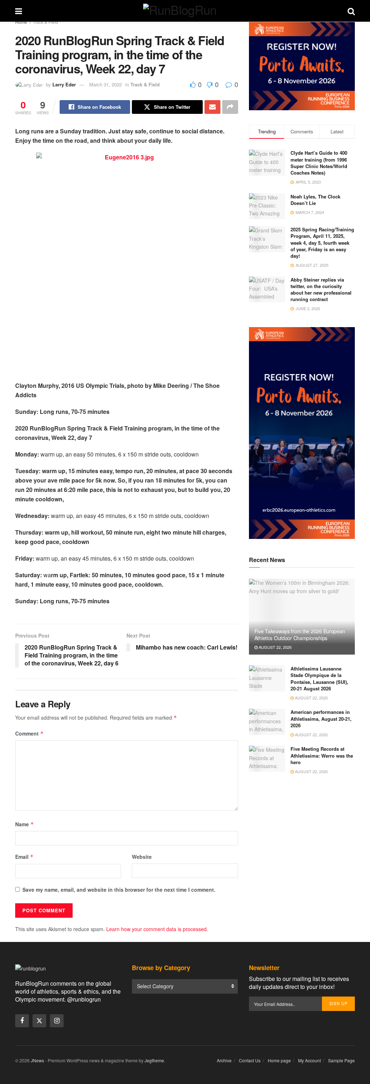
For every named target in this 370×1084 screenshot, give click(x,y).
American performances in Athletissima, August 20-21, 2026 (321, 718)
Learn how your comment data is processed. (157, 929)
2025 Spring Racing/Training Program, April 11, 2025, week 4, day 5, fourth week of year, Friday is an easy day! (322, 242)
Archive (224, 1060)
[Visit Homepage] (185, 11)
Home (21, 22)
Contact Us (250, 1060)
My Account (309, 1060)
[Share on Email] (212, 107)
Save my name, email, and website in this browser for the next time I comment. (118, 889)
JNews (37, 1060)
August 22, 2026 (275, 647)
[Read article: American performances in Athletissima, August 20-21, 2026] (267, 722)
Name (24, 824)
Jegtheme (154, 1060)
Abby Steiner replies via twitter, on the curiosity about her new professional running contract (321, 289)
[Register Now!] (302, 65)
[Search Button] (351, 11)
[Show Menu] (18, 11)
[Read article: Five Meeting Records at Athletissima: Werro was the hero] (267, 759)
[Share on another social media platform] (230, 107)
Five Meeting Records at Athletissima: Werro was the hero (322, 755)
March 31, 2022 (105, 84)
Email (24, 856)
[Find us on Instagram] (57, 1020)
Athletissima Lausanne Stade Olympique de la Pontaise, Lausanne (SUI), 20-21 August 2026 (319, 678)
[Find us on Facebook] (22, 1020)
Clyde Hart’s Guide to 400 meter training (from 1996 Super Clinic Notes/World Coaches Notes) (319, 162)
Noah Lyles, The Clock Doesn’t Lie (315, 199)
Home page (279, 1060)
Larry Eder (64, 84)
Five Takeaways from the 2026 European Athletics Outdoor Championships (299, 634)
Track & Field (45, 22)
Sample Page (341, 1060)
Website (142, 856)
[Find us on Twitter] (39, 1020)
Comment (29, 733)
